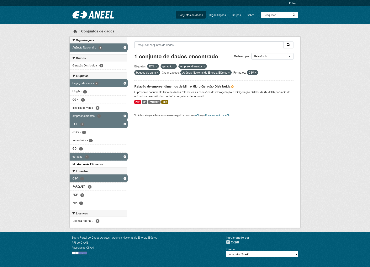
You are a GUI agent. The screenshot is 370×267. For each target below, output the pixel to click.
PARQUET (154, 101)
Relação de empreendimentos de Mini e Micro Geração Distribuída (182, 86)
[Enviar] (294, 15)
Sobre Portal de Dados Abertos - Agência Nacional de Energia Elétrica (114, 237)
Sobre (250, 15)
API (197, 115)
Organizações (217, 15)
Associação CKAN (83, 247)
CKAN (232, 242)
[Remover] (156, 66)
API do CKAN (80, 242)
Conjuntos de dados (190, 15)
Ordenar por (242, 56)
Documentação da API (217, 115)
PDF (137, 101)
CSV (165, 101)
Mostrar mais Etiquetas (87, 164)
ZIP (144, 101)
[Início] (75, 31)
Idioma (230, 249)
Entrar (292, 3)
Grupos (236, 15)
